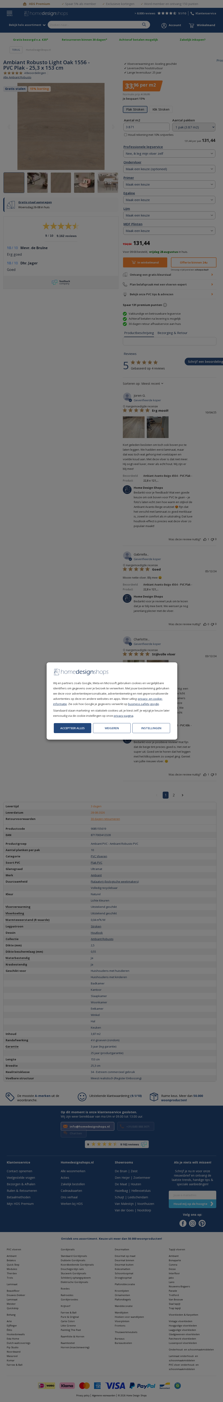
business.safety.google (143, 704)
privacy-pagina (123, 716)
